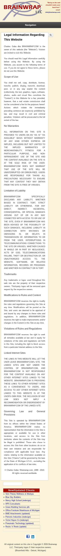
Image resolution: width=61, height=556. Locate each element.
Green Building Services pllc (17, 507)
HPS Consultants (12, 504)
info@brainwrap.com (52, 12)
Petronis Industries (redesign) (18, 517)
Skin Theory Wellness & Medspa (19, 494)
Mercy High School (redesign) (18, 500)
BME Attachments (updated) (17, 513)
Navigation (30, 25)
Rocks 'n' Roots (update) (15, 526)
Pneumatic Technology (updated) (19, 523)
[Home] (22, 20)
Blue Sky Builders (13, 497)
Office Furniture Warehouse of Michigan (22, 510)
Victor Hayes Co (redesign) (17, 520)
